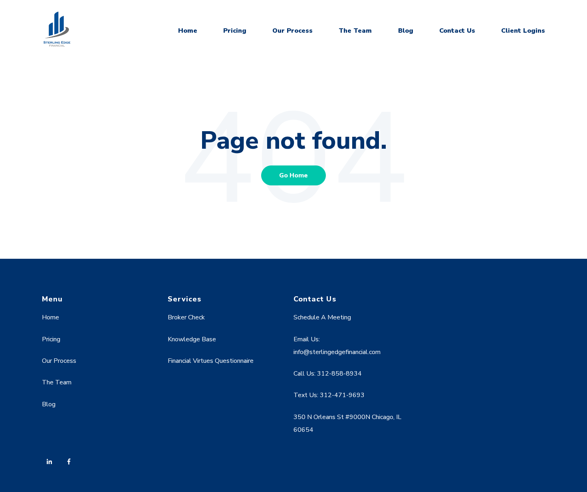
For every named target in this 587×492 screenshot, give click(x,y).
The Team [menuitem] (56, 382)
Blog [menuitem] (49, 404)
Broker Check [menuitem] (186, 317)
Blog (405, 30)
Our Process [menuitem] (59, 360)
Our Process (292, 30)
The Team (355, 30)
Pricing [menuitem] (51, 339)
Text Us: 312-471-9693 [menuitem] (329, 395)
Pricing (234, 30)
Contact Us (457, 30)
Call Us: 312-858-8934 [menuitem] (328, 373)
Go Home (293, 175)
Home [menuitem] (50, 317)
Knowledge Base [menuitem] (192, 339)
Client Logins (523, 30)
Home (187, 30)
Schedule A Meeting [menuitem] (322, 317)
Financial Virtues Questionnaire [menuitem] (211, 360)
